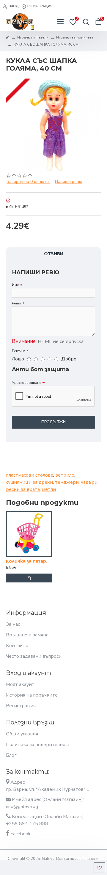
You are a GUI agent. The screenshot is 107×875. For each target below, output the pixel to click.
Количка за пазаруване (29, 561)
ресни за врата (23, 489)
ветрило (64, 475)
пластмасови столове (29, 475)
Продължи (53, 422)
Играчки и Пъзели (32, 37)
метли (49, 489)
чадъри (89, 482)
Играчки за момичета (74, 37)
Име (15, 284)
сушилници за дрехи (29, 482)
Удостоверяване (26, 382)
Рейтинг (18, 351)
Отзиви (53, 253)
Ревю (16, 303)
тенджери (67, 482)
